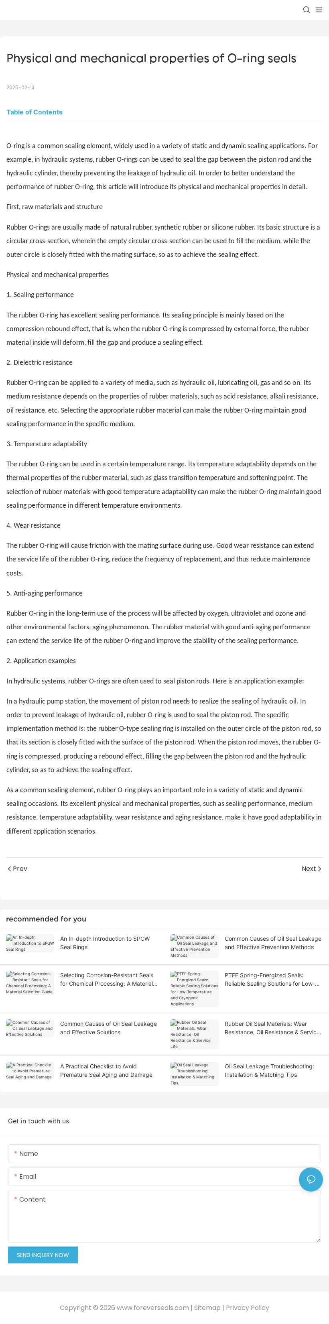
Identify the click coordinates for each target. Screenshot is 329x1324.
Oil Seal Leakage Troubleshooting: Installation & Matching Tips (269, 1070)
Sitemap (207, 1307)
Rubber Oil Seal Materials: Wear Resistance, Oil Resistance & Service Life (272, 1028)
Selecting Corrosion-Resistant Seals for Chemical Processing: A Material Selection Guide (106, 980)
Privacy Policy (247, 1307)
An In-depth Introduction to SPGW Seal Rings (105, 942)
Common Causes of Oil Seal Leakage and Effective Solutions (108, 1027)
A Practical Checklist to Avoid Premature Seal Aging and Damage (106, 1070)
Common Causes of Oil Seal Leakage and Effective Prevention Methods (273, 942)
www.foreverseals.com (153, 1307)
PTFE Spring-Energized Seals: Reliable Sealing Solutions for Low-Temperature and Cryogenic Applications (270, 980)
